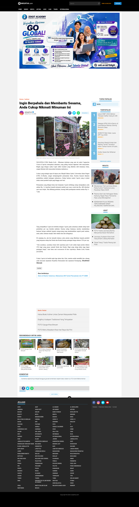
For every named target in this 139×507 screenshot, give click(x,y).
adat (36, 407)
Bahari (19, 412)
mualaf (55, 456)
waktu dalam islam (41, 485)
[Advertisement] (69, 82)
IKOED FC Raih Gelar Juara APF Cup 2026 (107, 134)
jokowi (55, 439)
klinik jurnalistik (23, 446)
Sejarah (37, 473)
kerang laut (56, 444)
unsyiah (55, 480)
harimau (37, 429)
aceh (44, 9)
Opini (19, 461)
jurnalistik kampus (23, 441)
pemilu (55, 461)
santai (19, 473)
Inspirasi (38, 436)
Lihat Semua (54, 394)
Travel (56, 9)
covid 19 (55, 419)
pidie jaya (73, 463)
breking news (39, 417)
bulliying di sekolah (23, 419)
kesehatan (73, 444)
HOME (71, 429)
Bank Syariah (57, 412)
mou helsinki (39, 456)
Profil (19, 468)
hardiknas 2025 (22, 429)
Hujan (19, 431)
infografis (38, 434)
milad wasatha (75, 453)
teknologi (56, 475)
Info (18, 434)
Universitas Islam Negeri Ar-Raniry (43, 481)
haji (71, 426)
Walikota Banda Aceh (59, 485)
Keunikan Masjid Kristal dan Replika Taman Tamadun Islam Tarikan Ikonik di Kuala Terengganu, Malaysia (107, 145)
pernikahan (38, 463)
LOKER (19, 451)
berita (32, 9)
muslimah (73, 456)
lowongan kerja (40, 451)
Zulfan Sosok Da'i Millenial (106, 152)
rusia (36, 471)
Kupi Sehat (20, 448)
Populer (118, 3)
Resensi (19, 471)
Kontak (115, 407)
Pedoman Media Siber (105, 407)
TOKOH (19, 478)
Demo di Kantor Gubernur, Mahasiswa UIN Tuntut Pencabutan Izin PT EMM (63, 276)
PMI (18, 466)
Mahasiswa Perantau (76, 451)
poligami (38, 466)
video (71, 483)
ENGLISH (72, 421)
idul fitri (55, 431)
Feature (37, 424)
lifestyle (38, 448)
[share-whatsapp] (78, 113)
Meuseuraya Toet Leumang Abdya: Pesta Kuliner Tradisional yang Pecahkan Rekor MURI (105, 188)
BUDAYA (55, 417)
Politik (55, 466)
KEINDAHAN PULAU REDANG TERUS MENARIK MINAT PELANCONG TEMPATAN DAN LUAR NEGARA (104, 204)
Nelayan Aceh (21, 458)
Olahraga (56, 458)
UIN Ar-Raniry (74, 478)
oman (72, 458)
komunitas (38, 446)
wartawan (20, 488)
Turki (54, 478)
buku (71, 417)
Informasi (56, 434)
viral (19, 485)
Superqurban (39, 475)
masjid (37, 453)
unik (18, 480)
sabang (55, 471)
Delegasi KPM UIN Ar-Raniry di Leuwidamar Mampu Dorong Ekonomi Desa (108, 125)
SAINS (72, 471)
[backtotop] (69, 398)
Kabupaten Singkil (58, 441)
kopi (54, 446)
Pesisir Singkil (57, 463)
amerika (20, 409)
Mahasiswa (56, 451)
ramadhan (56, 468)
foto (54, 424)
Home (20, 9)
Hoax (54, 429)
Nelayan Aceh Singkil (41, 458)
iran (18, 439)
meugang (55, 453)
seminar (55, 473)
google (37, 426)
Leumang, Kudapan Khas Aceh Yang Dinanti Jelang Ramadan (104, 238)
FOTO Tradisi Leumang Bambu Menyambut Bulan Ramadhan (104, 232)
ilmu (50, 9)
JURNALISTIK (74, 439)
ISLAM (37, 439)
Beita (36, 414)
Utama (72, 480)
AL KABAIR (55, 407)
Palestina (38, 461)
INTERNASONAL (74, 436)
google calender (58, 426)
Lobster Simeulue (58, 448)
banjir (37, 412)
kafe (71, 441)
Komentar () (85, 113)
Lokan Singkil (74, 448)
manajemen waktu (23, 453)
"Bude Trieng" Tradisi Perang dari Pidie (105, 243)
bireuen (72, 414)
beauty (19, 414)
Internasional (64, 9)
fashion (19, 424)
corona (37, 419)
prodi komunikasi (75, 466)
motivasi (20, 456)
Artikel (38, 9)
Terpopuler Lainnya (105, 161)
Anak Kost (38, 409)
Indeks (26, 9)
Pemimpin (73, 461)
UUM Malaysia (57, 483)
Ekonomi (55, 421)
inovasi (19, 436)
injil (71, 434)
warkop (72, 485)
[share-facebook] (69, 113)
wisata (37, 488)
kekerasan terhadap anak (25, 444)
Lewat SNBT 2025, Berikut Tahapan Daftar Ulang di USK (107, 115)
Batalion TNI (74, 412)
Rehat (72, 468)
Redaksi (95, 407)
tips (71, 475)
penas (19, 463)
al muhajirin (74, 407)
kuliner (39, 268)
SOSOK (72, 473)
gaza (18, 426)
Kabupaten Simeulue (41, 441)
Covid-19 (72, 419)
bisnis (19, 417)
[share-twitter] (74, 113)
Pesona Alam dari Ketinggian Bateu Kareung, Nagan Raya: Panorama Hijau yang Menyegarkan (106, 196)
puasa (37, 468)
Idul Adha (38, 431)
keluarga (38, 444)
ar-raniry (56, 409)
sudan (19, 475)
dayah (19, 421)
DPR (36, 421)
